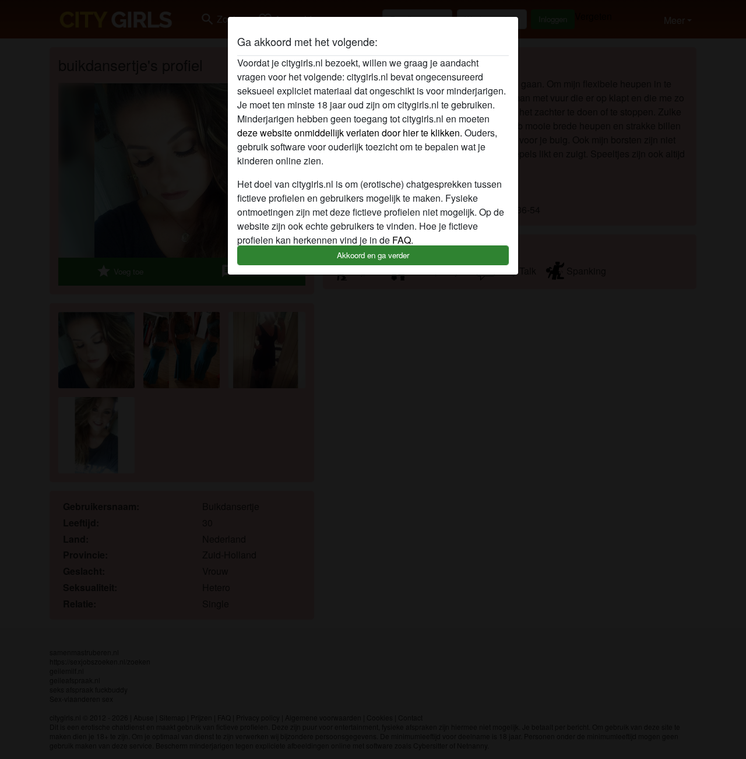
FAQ (401, 240)
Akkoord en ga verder (373, 255)
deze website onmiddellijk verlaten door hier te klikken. (349, 132)
